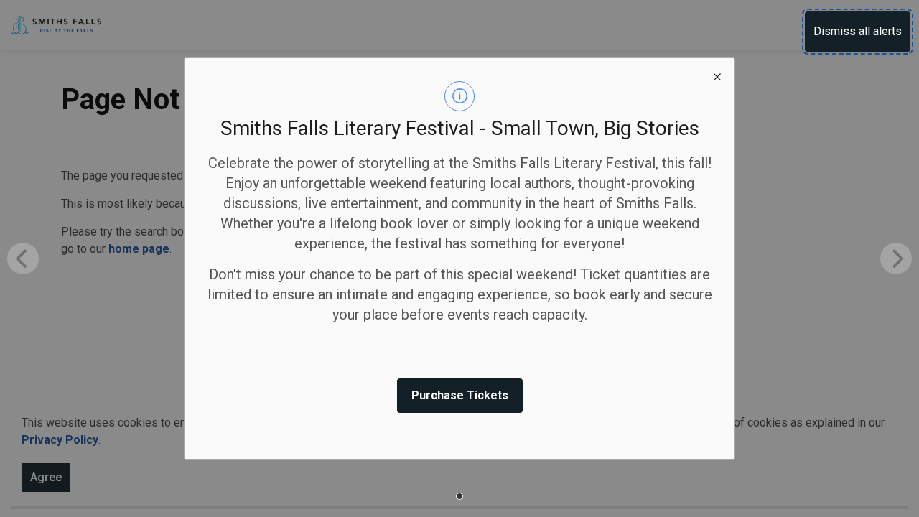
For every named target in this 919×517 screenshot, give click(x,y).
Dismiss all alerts (857, 31)
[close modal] (717, 75)
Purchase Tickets (459, 395)
